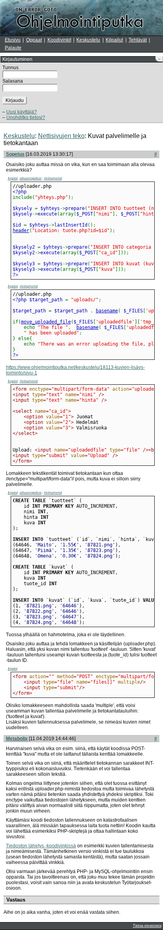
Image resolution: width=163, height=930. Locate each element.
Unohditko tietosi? (25, 117)
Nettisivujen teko (61, 135)
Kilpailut (114, 40)
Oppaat (34, 40)
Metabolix (17, 738)
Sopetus (15, 154)
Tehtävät (138, 40)
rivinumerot (53, 178)
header (21, 230)
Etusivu (13, 40)
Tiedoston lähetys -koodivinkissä (41, 846)
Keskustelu (88, 40)
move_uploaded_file (46, 322)
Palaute (13, 48)
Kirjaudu (15, 100)
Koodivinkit (59, 40)
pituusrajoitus (31, 178)
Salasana (12, 81)
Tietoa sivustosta (147, 926)
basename (107, 311)
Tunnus (10, 67)
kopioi (12, 178)
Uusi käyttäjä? (21, 112)
